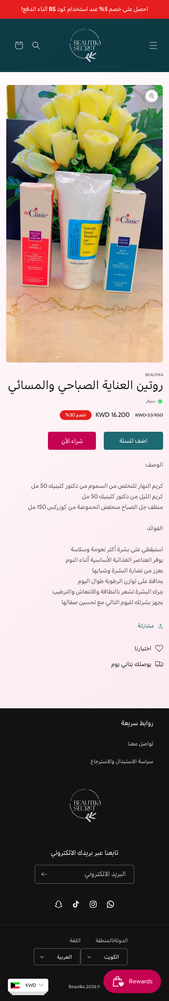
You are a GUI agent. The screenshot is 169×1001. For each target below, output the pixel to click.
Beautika (76, 986)
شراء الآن (72, 441)
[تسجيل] (44, 874)
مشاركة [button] (146, 625)
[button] (153, 45)
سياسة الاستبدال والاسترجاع (121, 761)
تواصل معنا (140, 743)
